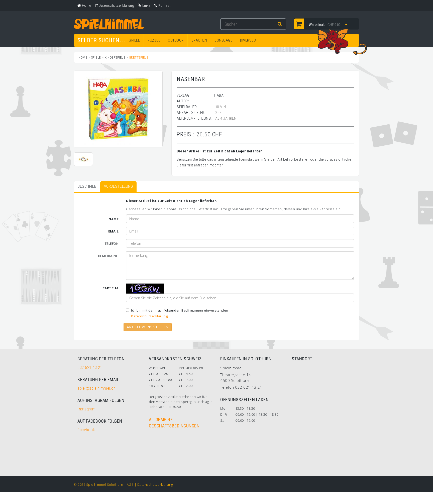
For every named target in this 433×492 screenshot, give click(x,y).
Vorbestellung (118, 186)
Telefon (112, 243)
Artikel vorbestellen (147, 327)
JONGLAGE (223, 40)
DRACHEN (199, 40)
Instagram (86, 408)
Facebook (86, 429)
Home (82, 57)
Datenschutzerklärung (149, 316)
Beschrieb (87, 186)
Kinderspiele (115, 57)
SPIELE (134, 40)
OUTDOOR (176, 40)
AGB (130, 484)
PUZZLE (154, 40)
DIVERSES (248, 40)
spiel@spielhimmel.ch (96, 388)
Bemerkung (108, 256)
